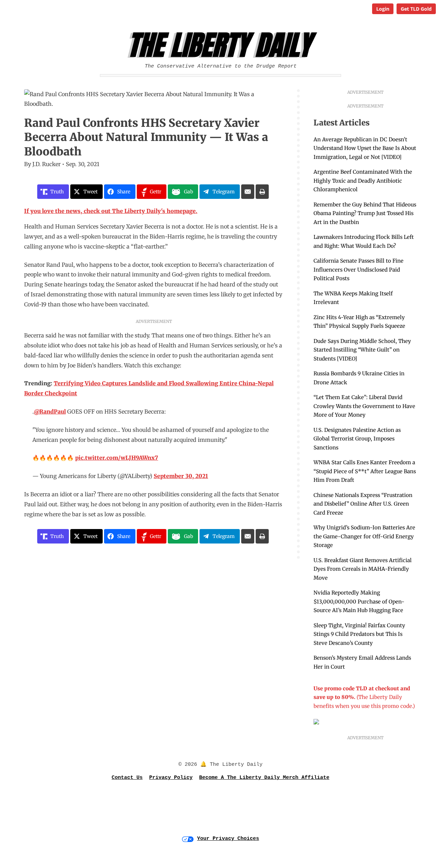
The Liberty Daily (222, 45)
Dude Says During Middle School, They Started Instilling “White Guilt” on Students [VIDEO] (362, 350)
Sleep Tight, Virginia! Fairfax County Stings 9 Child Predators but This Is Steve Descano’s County (359, 634)
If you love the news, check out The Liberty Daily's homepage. (110, 210)
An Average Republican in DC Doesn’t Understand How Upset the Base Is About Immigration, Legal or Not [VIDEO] (365, 148)
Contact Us (127, 778)
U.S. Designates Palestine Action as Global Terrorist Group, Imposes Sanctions (357, 439)
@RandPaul (50, 411)
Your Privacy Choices (228, 839)
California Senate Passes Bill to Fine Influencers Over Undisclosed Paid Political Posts (358, 269)
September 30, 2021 (181, 476)
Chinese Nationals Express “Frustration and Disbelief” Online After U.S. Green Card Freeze (363, 504)
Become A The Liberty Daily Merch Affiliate (264, 778)
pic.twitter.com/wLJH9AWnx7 (116, 457)
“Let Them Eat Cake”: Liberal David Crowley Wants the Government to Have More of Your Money (364, 406)
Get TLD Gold (416, 9)
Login (382, 9)
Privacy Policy (171, 778)
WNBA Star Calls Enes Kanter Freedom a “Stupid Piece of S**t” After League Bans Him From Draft (365, 471)
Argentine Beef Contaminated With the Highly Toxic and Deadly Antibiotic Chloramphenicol (363, 181)
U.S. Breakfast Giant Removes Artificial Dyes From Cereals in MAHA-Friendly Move (363, 569)
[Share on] (247, 191)
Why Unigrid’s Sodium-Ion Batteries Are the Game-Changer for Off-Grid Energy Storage (364, 536)
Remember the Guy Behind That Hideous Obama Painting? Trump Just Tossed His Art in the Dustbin (365, 213)
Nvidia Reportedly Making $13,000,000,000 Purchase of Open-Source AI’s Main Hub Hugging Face (359, 601)
